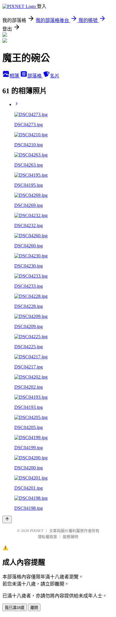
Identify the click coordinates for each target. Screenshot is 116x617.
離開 (34, 607)
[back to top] (7, 519)
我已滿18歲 (14, 607)
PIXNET (36, 531)
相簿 (15, 75)
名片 (54, 75)
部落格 (35, 75)
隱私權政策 (47, 536)
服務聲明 (70, 536)
